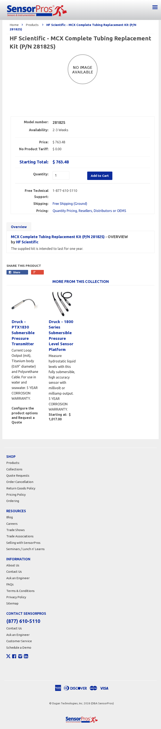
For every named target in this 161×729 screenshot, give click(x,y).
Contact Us (14, 571)
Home (14, 25)
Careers (12, 523)
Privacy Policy (16, 597)
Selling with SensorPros (23, 542)
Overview (19, 227)
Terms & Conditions (20, 591)
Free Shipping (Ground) (70, 203)
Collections (14, 469)
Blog (9, 517)
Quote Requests (17, 475)
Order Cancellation (19, 482)
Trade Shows (15, 530)
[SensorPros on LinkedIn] (26, 656)
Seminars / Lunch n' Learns (25, 549)
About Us (12, 565)
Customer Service (19, 641)
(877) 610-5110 (23, 621)
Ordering (12, 501)
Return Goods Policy (20, 488)
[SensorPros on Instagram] (20, 656)
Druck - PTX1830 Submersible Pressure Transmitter (23, 332)
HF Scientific (27, 242)
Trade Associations (20, 536)
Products (32, 25)
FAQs (10, 584)
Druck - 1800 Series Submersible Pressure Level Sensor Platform (61, 335)
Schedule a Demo (18, 647)
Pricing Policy (16, 494)
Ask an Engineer (18, 578)
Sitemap (12, 603)
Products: (13, 463)
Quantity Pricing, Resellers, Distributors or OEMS (89, 211)
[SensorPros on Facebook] (14, 656)
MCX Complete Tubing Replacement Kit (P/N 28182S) (58, 237)
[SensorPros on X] (8, 657)
